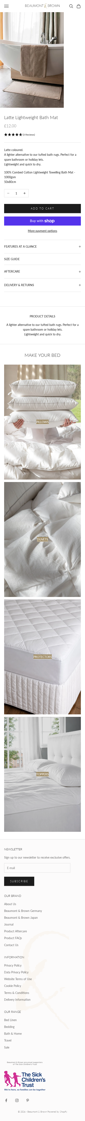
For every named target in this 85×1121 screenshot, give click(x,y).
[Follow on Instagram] (17, 1100)
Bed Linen (10, 1020)
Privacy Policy (12, 965)
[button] (42, 134)
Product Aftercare (15, 931)
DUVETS (42, 539)
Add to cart (42, 208)
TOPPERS (42, 774)
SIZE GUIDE (12, 259)
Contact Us (11, 945)
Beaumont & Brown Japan (21, 917)
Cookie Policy (12, 986)
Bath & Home (13, 1033)
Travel (7, 1040)
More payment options (42, 231)
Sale (6, 1047)
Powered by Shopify (57, 1111)
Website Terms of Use (18, 979)
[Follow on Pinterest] (28, 1100)
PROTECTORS (42, 657)
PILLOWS (42, 422)
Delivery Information (17, 999)
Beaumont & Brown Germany (23, 911)
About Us (10, 904)
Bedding (9, 1027)
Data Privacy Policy (16, 972)
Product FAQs (13, 938)
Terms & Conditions (16, 993)
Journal (8, 924)
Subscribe (19, 881)
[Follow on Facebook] (6, 1100)
